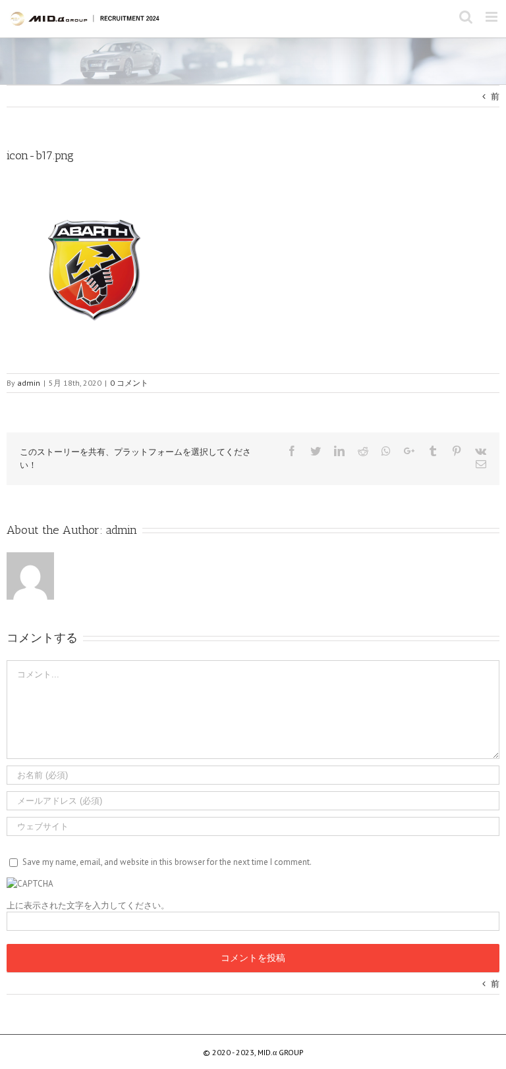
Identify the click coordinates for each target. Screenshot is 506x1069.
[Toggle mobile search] (465, 17)
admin (121, 530)
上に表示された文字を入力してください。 (88, 905)
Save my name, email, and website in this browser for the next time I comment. (167, 862)
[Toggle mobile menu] (492, 17)
